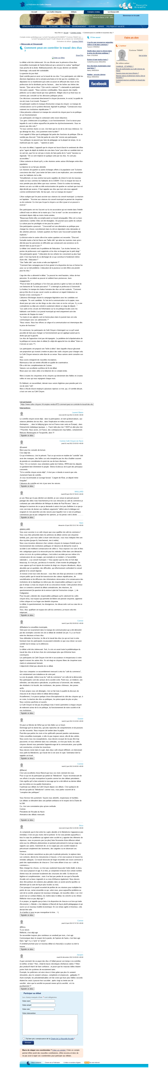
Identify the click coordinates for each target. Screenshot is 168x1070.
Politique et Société (115, 26)
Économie (53, 26)
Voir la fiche (143, 55)
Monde (101, 26)
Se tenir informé (95, 1062)
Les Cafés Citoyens (54, 12)
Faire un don (131, 37)
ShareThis (79, 55)
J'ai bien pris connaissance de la (50, 1039)
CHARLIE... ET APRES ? (124, 66)
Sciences (50, 30)
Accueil (34, 12)
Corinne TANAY (77, 41)
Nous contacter (36, 1062)
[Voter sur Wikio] (58, 58)
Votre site (26, 1009)
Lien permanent (25, 402)
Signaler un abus (27, 435)
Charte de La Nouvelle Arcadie (62, 1039)
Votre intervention (29, 1013)
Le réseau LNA (113, 12)
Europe (92, 26)
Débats (74, 12)
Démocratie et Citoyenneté (34, 26)
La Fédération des (38, 5)
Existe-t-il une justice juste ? (97, 60)
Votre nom (26, 1001)
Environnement (79, 26)
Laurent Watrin (77, 412)
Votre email (26, 1005)
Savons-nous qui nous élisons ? (127, 73)
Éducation (65, 26)
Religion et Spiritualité (32, 30)
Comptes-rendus (93, 12)
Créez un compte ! (59, 1050)
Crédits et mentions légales (72, 1062)
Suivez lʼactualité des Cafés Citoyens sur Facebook (99, 83)
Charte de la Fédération (52, 1062)
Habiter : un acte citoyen (96, 75)
